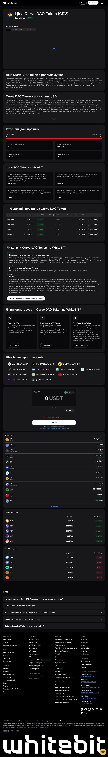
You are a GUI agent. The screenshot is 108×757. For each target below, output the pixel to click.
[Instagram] (89, 709)
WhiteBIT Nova (34, 639)
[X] (93, 709)
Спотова (6, 671)
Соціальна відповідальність (65, 677)
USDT (69, 392)
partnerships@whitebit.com (90, 687)
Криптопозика (34, 654)
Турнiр (5, 686)
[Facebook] (85, 709)
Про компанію (60, 645)
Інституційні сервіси (36, 676)
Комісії (57, 654)
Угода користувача (62, 690)
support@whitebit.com (88, 682)
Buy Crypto (7, 639)
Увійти (83, 3)
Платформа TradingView (12, 689)
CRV (69, 410)
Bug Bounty (59, 660)
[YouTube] (101, 709)
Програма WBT (34, 660)
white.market (85, 648)
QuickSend (33, 642)
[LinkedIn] (82, 713)
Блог (56, 666)
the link (47, 727)
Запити (83, 667)
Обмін (54, 423)
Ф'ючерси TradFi (9, 680)
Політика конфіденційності (64, 696)
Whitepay (84, 645)
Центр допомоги (86, 661)
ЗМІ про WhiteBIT (61, 674)
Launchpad (7, 661)
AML (30, 657)
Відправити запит (87, 664)
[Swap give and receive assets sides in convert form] (54, 406)
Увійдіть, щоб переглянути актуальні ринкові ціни (54, 428)
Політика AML (60, 693)
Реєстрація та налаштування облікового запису (26, 298)
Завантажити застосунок (64, 639)
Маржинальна (8, 674)
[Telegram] (82, 709)
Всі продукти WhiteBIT (63, 642)
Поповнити (46, 345)
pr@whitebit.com (86, 704)
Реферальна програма (37, 663)
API (56, 685)
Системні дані (60, 657)
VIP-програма (34, 669)
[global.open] (102, 3)
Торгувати (93, 219)
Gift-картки (33, 648)
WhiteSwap (84, 639)
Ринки (5, 668)
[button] (54, 410)
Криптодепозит (80, 345)
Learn (57, 669)
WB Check (32, 645)
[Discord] (97, 709)
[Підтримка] (103, 752)
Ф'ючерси (7, 677)
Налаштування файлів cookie (51, 721)
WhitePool (84, 642)
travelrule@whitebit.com (89, 698)
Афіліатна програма (36, 666)
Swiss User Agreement (62, 702)
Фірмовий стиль (60, 663)
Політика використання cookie (66, 699)
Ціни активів (7, 692)
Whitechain (84, 651)
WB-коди (32, 651)
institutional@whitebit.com (90, 693)
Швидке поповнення (10, 645)
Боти (5, 683)
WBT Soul (6, 658)
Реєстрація (93, 3)
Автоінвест (7, 655)
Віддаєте (36, 392)
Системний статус (61, 651)
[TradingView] (85, 713)
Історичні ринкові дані (63, 688)
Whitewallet (85, 654)
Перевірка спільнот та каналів (66, 648)
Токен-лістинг (34, 679)
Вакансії (58, 672)
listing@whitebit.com (88, 676)
